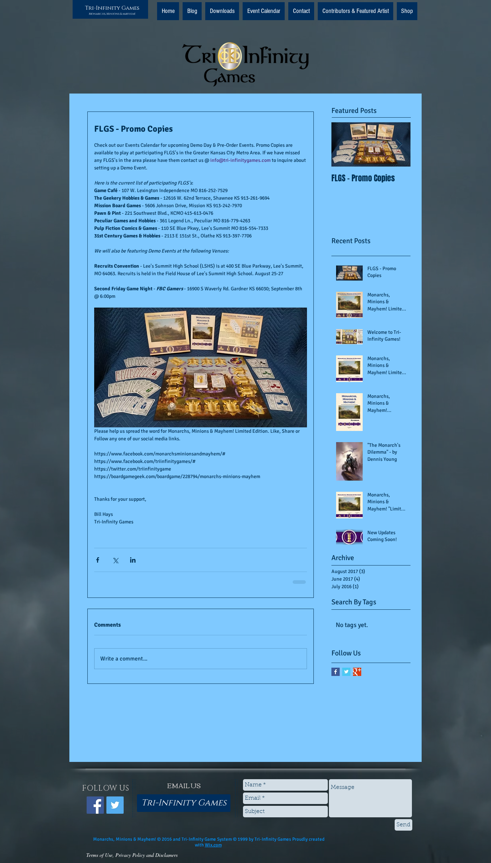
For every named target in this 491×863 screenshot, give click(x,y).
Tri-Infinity (102, 8)
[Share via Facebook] (97, 560)
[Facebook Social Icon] (95, 805)
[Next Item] (399, 144)
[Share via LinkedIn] (132, 560)
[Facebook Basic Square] (335, 672)
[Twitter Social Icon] (115, 805)
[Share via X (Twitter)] (115, 560)
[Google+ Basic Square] (357, 672)
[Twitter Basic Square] (346, 672)
